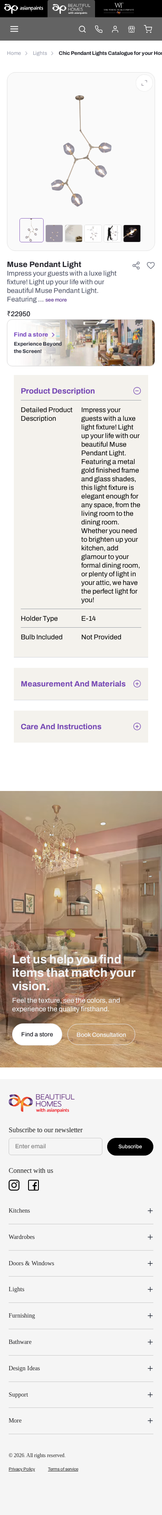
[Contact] (98, 29)
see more (56, 300)
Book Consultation (101, 1035)
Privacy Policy (22, 1469)
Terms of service (63, 1469)
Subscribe (130, 1146)
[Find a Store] (131, 29)
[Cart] (148, 29)
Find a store (31, 334)
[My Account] (115, 29)
